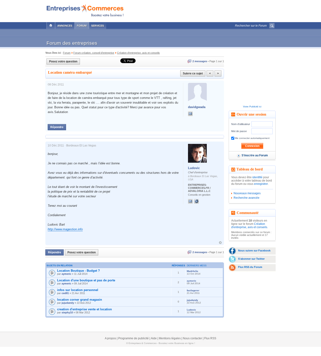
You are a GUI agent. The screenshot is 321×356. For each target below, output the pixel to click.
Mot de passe (239, 131)
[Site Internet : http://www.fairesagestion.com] (201, 201)
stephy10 (67, 312)
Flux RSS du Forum (250, 267)
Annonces (64, 25)
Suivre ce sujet (193, 73)
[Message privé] (190, 113)
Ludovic (194, 168)
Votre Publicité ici (252, 106)
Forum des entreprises (72, 43)
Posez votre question (63, 61)
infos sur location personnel (77, 290)
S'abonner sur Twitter (251, 258)
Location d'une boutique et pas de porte (86, 280)
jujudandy (68, 302)
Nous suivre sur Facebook (254, 250)
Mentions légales (170, 338)
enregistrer (261, 184)
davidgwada (196, 107)
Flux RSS (210, 338)
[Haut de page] (220, 242)
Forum (81, 25)
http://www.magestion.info (65, 229)
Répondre (56, 127)
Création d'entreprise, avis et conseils (249, 225)
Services (97, 25)
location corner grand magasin (79, 299)
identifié (257, 177)
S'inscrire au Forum (255, 155)
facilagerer (193, 290)
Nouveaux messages (247, 193)
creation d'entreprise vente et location (84, 309)
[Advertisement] (219, 10)
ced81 (65, 293)
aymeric (66, 273)
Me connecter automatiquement (252, 138)
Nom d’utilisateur (240, 124)
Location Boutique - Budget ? (78, 270)
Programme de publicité (133, 338)
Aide (154, 338)
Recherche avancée (246, 197)
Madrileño (192, 271)
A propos (110, 338)
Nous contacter (192, 338)
